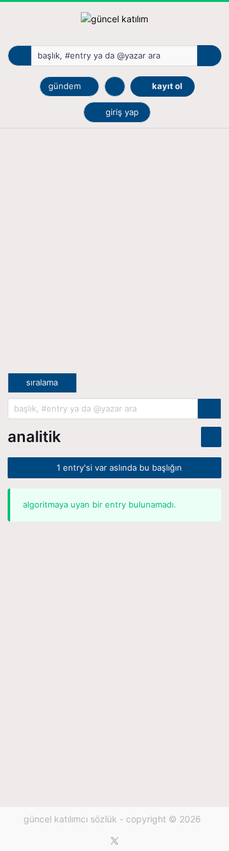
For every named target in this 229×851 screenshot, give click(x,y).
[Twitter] (114, 841)
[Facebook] (95, 840)
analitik (34, 436)
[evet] (209, 408)
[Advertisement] (114, 258)
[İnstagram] (133, 841)
